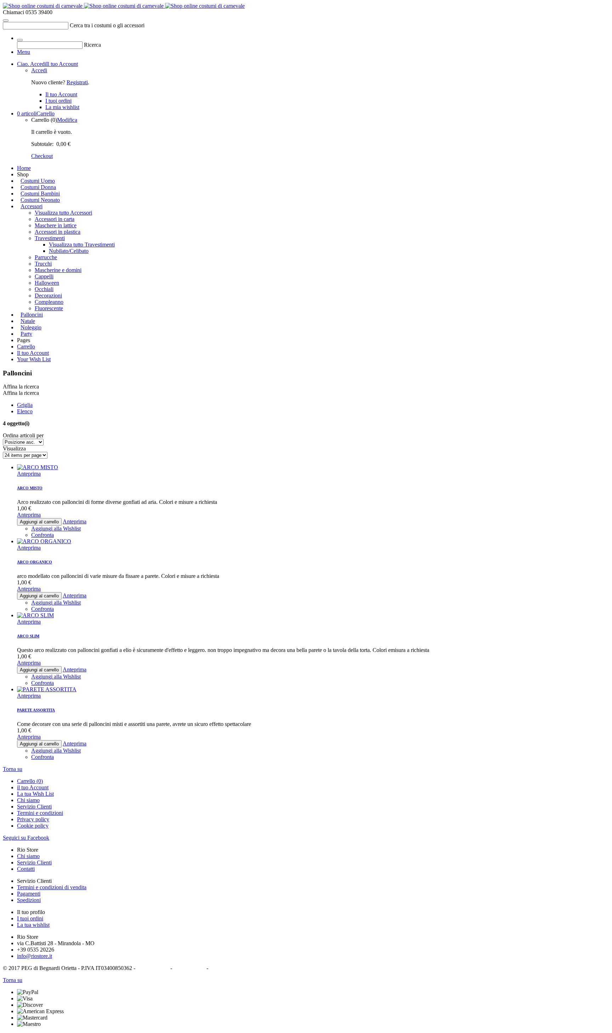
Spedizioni (29, 900)
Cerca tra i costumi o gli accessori (107, 25)
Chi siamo (28, 800)
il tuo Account (33, 787)
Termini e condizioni (40, 813)
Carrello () (30, 781)
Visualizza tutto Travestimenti (82, 245)
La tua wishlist (33, 925)
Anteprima (29, 696)
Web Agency (224, 968)
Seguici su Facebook (26, 838)
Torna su (12, 769)
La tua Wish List (35, 794)
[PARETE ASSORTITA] (46, 411)
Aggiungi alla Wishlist (56, 751)
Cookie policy (33, 826)
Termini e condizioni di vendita (51, 887)
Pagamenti (28, 894)
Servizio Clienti (34, 807)
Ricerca (92, 45)
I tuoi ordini (30, 918)
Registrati (77, 82)
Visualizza (14, 448)
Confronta (42, 757)
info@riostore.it (34, 956)
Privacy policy (33, 819)
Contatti (26, 869)
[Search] (5, 20)
